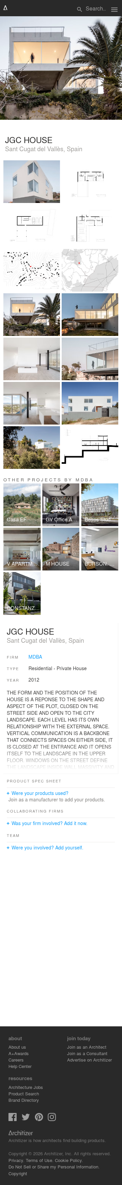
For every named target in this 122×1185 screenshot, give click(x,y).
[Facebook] (12, 1119)
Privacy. (16, 1160)
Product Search (23, 1093)
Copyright (17, 1173)
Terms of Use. (40, 1160)
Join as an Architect (86, 1047)
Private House (72, 668)
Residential (40, 668)
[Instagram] (52, 1119)
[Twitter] (26, 1119)
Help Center (20, 1066)
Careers (16, 1059)
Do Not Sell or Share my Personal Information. (54, 1166)
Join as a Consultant (87, 1053)
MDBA (35, 656)
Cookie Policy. (69, 1160)
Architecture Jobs (25, 1087)
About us (17, 1047)
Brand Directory (23, 1100)
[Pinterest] (39, 1119)
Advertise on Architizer (89, 1059)
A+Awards (18, 1053)
